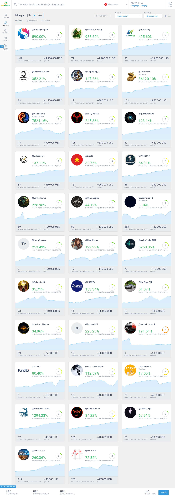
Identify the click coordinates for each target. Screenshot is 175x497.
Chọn (40, 15)
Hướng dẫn (103, 16)
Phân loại (118, 13)
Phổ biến (18, 21)
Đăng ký (144, 6)
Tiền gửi (164, 492)
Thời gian (147, 13)
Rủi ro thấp (45, 21)
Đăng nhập (135, 6)
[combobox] (128, 16)
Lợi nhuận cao (31, 21)
